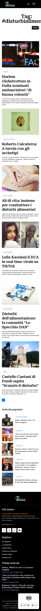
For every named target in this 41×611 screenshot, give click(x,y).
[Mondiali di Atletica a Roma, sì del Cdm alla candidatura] (7, 479)
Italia (5, 372)
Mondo (5, 72)
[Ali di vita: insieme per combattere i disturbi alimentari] (20, 178)
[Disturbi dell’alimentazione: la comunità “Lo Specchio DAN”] (20, 291)
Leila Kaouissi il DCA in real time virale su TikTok (20, 261)
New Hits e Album (21, 417)
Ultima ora (19, 430)
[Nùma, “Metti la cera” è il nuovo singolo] (7, 419)
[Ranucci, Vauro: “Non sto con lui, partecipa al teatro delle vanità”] (7, 449)
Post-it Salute (7, 195)
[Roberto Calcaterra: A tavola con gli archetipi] (20, 122)
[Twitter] (14, 530)
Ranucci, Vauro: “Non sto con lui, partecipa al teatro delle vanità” (26, 451)
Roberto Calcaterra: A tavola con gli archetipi (19, 148)
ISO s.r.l (13, 524)
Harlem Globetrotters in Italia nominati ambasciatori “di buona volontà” (16, 86)
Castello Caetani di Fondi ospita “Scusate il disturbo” (20, 381)
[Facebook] (4, 530)
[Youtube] (19, 530)
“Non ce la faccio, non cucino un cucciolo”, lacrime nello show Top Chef (26, 436)
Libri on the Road (9, 139)
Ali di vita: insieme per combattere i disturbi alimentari (19, 205)
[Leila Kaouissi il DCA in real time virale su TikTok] (20, 235)
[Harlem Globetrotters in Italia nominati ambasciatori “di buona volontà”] (20, 54)
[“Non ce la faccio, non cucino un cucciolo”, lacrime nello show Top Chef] (7, 434)
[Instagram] (9, 530)
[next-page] (11, 400)
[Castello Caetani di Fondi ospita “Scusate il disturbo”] (20, 354)
